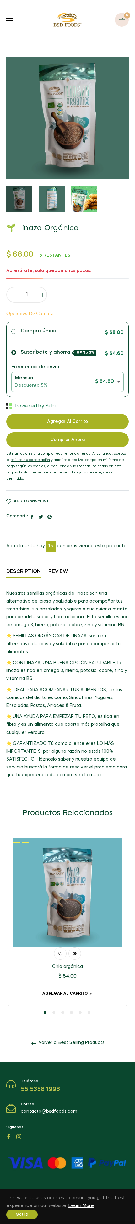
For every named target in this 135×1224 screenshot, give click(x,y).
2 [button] (53, 1012)
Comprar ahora (67, 440)
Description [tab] (23, 571)
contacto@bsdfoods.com (49, 1111)
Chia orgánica (67, 966)
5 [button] (80, 1012)
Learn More (81, 1206)
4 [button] (71, 1012)
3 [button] (62, 1012)
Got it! (22, 1214)
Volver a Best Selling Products (71, 1043)
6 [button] (89, 1012)
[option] (67, 924)
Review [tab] (58, 571)
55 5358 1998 (40, 1089)
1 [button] (45, 1012)
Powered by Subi (35, 406)
